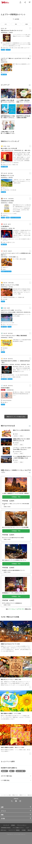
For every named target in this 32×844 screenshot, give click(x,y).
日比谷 (19, 47)
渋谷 (17, 164)
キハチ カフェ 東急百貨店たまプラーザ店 (11, 45)
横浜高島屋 (5, 348)
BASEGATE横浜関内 (7, 400)
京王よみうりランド (13, 324)
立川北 (15, 47)
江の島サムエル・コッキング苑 (13, 239)
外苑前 (4, 47)
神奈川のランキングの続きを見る (16, 416)
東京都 (2, 28)
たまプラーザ (26, 47)
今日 (6, 24)
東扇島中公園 (21, 297)
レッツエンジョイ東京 (6, 795)
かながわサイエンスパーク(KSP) (9, 213)
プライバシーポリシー (21, 825)
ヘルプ (27, 827)
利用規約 (13, 825)
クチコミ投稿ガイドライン (18, 827)
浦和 (22, 47)
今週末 (26, 24)
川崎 (4, 299)
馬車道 (14, 164)
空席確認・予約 (16, 497)
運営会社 (29, 830)
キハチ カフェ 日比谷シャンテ (12, 44)
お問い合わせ (3, 830)
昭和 (6, 299)
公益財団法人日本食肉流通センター (10, 297)
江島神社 (5, 239)
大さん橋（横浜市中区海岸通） (22, 375)
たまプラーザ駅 (19, 771)
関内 (4, 402)
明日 (16, 24)
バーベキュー (12, 609)
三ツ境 (11, 190)
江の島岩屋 (23, 239)
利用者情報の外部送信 (5, 827)
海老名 (4, 269)
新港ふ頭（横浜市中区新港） (9, 375)
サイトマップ (6, 825)
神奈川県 (5, 173)
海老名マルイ (5, 267)
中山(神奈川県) (6, 190)
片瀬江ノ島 (5, 242)
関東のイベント (23, 795)
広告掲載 (23, 830)
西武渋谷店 (16, 162)
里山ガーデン (5, 188)
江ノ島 (13, 242)
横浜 (13, 47)
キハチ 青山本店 (6, 43)
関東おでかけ (15, 795)
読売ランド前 (5, 324)
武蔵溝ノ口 (5, 215)
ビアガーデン (21, 609)
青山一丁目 (8, 47)
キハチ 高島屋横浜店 (14, 43)
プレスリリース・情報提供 (14, 830)
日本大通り (18, 377)
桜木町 (4, 164)
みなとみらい (9, 164)
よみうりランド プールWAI (8, 322)
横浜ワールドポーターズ (8, 162)
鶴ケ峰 (14, 190)
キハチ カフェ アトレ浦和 (25, 44)
